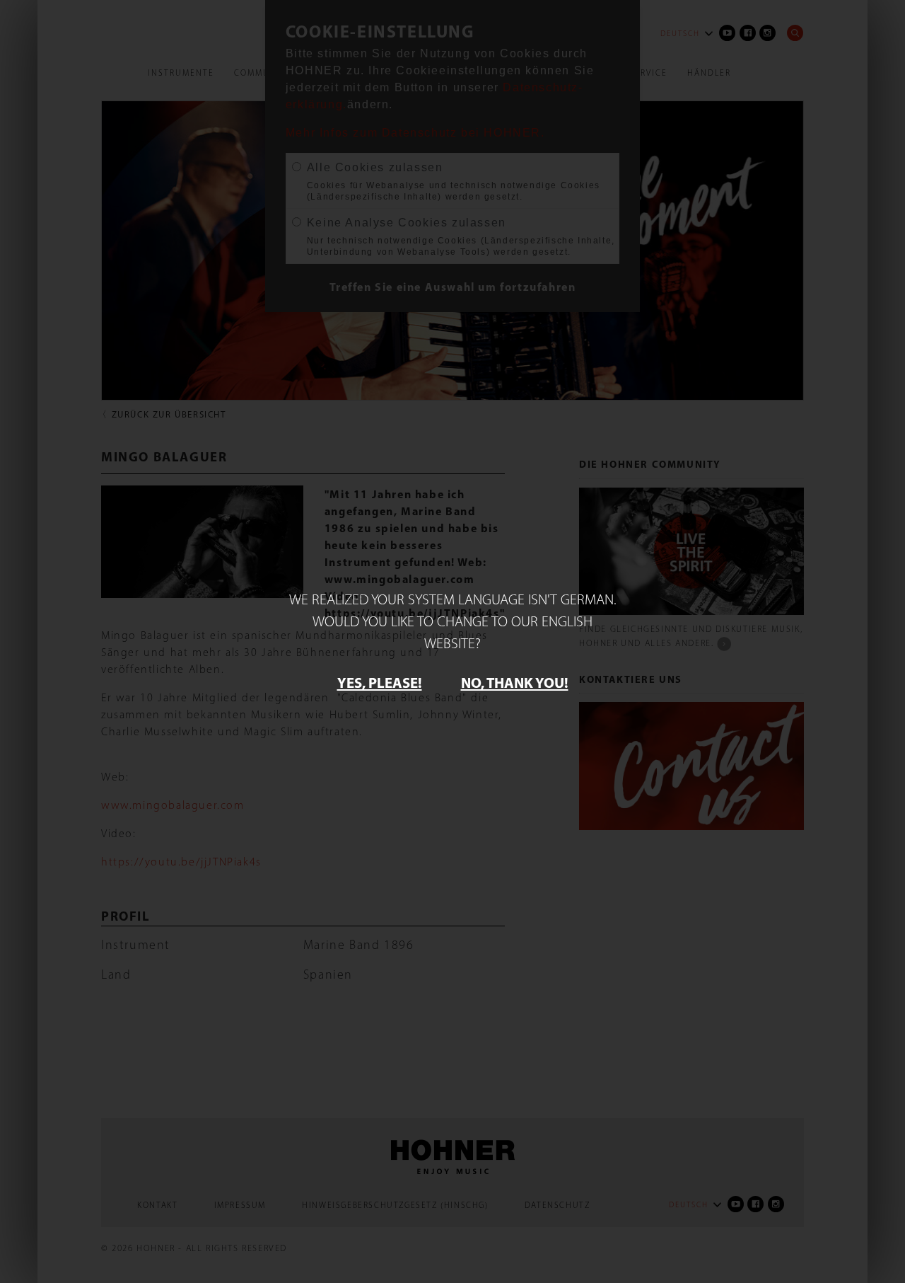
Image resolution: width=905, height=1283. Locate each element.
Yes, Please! (379, 682)
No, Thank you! (514, 682)
